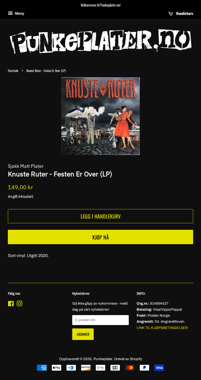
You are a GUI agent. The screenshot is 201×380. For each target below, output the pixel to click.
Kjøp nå (100, 237)
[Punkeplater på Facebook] (11, 305)
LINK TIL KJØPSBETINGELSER (162, 328)
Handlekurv (184, 13)
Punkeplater (102, 359)
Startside (13, 70)
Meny (19, 13)
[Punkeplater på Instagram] (19, 305)
